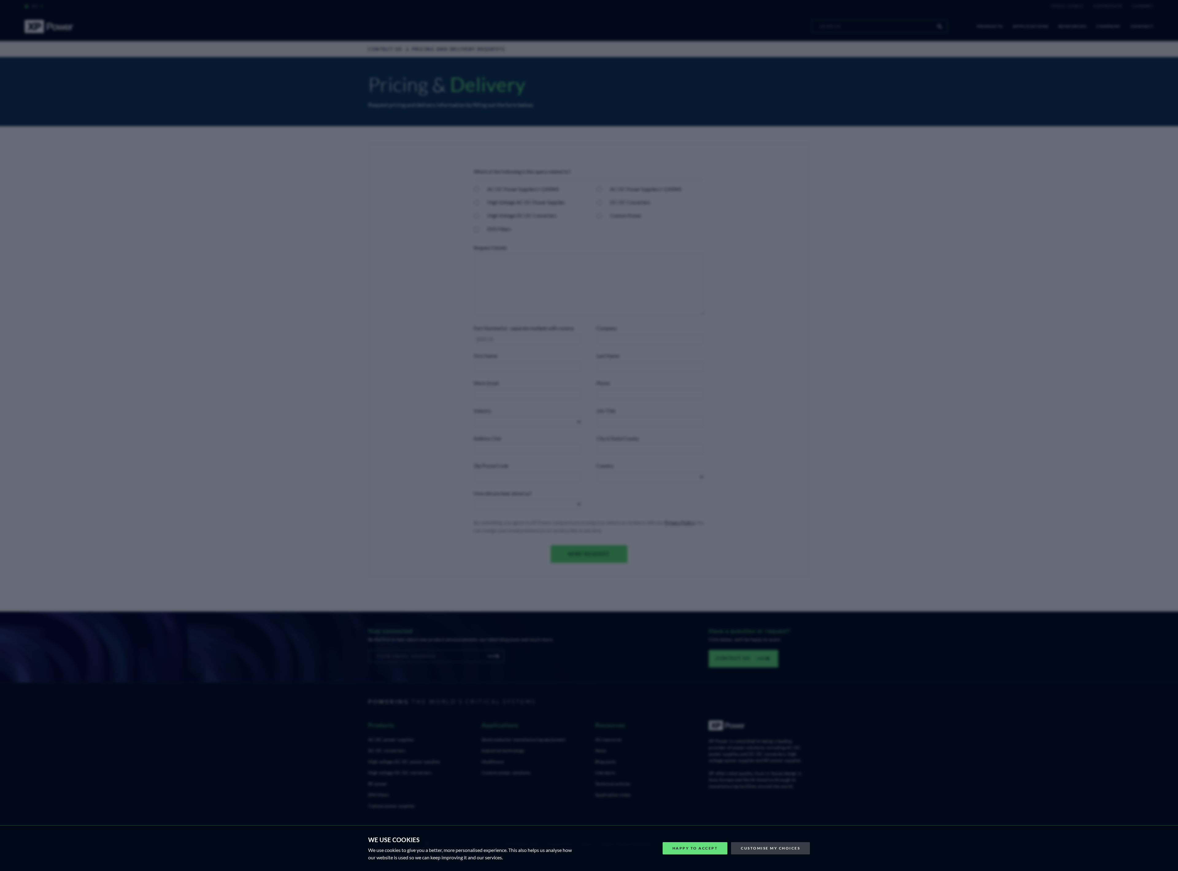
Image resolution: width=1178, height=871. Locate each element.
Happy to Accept (695, 848)
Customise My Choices (770, 848)
